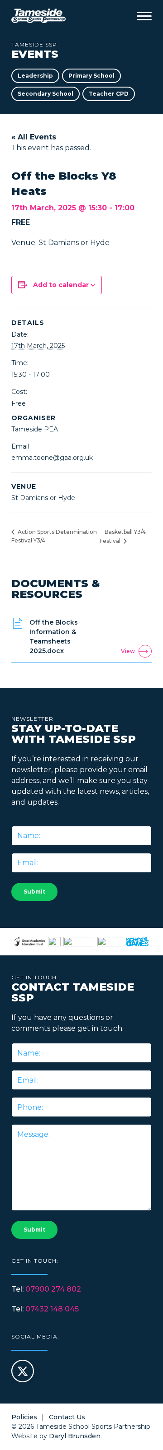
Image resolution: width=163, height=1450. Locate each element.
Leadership (35, 75)
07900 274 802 (53, 1289)
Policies (24, 1417)
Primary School (91, 75)
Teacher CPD (109, 93)
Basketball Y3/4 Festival (123, 536)
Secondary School (45, 93)
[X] (22, 1380)
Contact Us (67, 1417)
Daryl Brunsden (75, 1436)
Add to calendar (61, 285)
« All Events (33, 137)
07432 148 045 (52, 1309)
